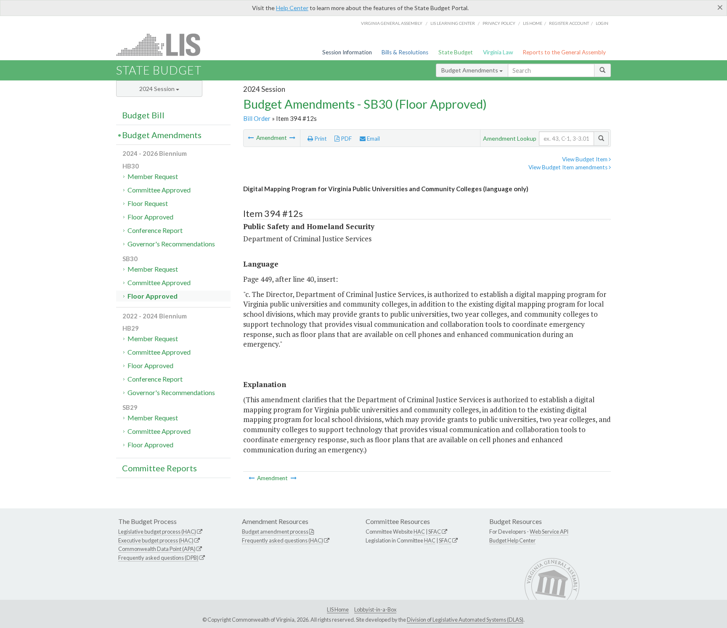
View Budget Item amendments (568, 167)
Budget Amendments (470, 70)
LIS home (532, 23)
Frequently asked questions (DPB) (158, 557)
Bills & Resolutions (405, 52)
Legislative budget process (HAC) (157, 531)
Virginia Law (498, 52)
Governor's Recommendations (171, 244)
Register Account (569, 23)
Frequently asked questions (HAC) (282, 540)
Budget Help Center (512, 540)
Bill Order (257, 118)
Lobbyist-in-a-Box (375, 609)
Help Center (292, 7)
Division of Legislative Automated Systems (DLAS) (465, 619)
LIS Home (338, 609)
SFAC (434, 531)
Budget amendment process (275, 531)
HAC (419, 531)
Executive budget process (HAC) (156, 540)
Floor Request (147, 203)
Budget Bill (143, 115)
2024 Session (157, 88)
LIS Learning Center (452, 23)
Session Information (347, 52)
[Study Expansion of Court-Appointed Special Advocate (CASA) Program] (251, 137)
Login (602, 23)
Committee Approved (159, 190)
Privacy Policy (499, 23)
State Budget (455, 52)
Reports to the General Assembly (564, 52)
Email (373, 138)
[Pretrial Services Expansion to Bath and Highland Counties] (292, 137)
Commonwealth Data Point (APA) (157, 548)
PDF (346, 138)
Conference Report (155, 230)
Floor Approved (150, 217)
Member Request (152, 176)
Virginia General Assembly (391, 23)
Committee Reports (159, 468)
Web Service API (549, 531)
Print (320, 138)
